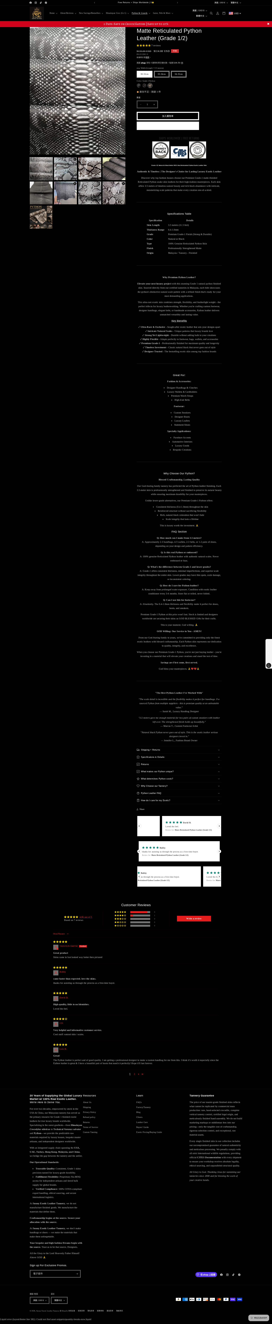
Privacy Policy (89, 1112)
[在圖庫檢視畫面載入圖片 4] (41, 193)
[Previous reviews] (139, 826)
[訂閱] (77, 1274)
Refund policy (89, 1117)
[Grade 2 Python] (150, 86)
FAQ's (139, 1102)
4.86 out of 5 (85, 917)
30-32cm (145, 74)
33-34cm (162, 74)
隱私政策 (91, 1311)
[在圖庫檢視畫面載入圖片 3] (114, 168)
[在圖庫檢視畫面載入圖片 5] (89, 193)
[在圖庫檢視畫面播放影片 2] (65, 193)
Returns (86, 1122)
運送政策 (110, 1311)
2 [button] (134, 1074)
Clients (139, 1117)
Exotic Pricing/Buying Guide (149, 1132)
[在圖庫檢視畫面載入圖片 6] (41, 217)
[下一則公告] (177, 2)
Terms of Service (90, 1127)
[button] (53, 13)
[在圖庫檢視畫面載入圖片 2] (89, 168)
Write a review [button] (194, 918)
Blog (138, 1112)
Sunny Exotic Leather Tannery (47, 1311)
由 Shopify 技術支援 (67, 1311)
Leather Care (142, 1122)
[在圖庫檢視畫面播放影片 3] (114, 193)
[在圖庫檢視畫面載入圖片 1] (41, 168)
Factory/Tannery (143, 1107)
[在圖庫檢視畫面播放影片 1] (65, 168)
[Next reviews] (219, 826)
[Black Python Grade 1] (144, 86)
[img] (60, 942)
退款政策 (81, 1311)
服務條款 (100, 1311)
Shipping (87, 1107)
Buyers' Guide (142, 1127)
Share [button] (142, 809)
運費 (147, 57)
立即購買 (167, 126)
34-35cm (179, 74)
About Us (87, 1102)
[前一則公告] (94, 2)
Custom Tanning (90, 1132)
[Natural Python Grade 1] (139, 86)
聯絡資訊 (119, 1311)
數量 (139, 97)
